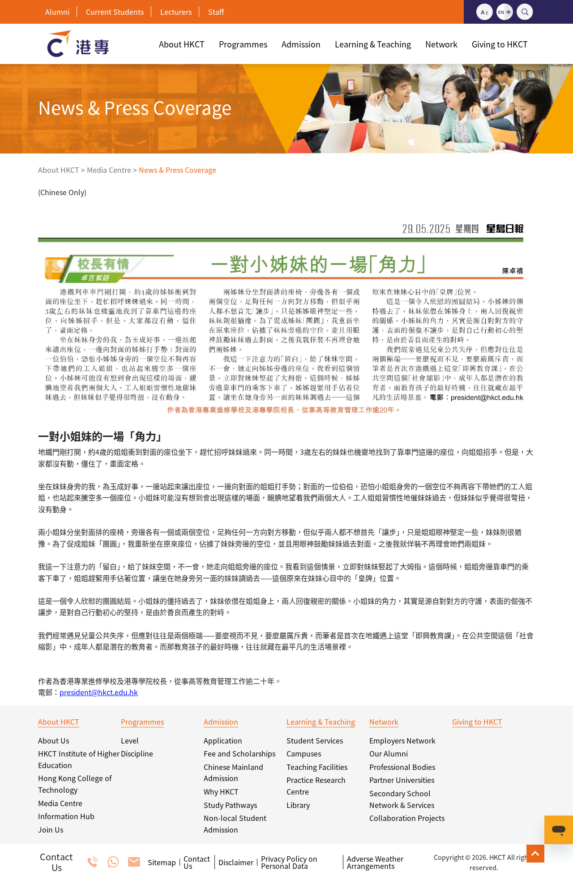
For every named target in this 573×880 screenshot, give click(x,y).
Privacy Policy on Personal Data (289, 862)
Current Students (115, 11)
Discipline (137, 753)
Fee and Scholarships (239, 753)
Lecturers (176, 11)
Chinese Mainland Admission (233, 772)
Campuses (303, 753)
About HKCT (58, 169)
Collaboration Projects (407, 817)
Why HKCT (221, 791)
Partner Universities (401, 779)
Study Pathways (230, 804)
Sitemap (162, 862)
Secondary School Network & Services (401, 799)
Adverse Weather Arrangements (375, 862)
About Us (53, 740)
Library (298, 804)
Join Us (50, 829)
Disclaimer (235, 862)
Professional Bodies (402, 766)
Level (130, 740)
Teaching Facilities (316, 766)
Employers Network (402, 740)
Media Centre (109, 169)
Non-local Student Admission (235, 823)
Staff (216, 11)
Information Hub (66, 816)
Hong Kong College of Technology (74, 784)
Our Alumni (388, 753)
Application (223, 740)
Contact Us (197, 862)
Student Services (314, 740)
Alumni (57, 11)
